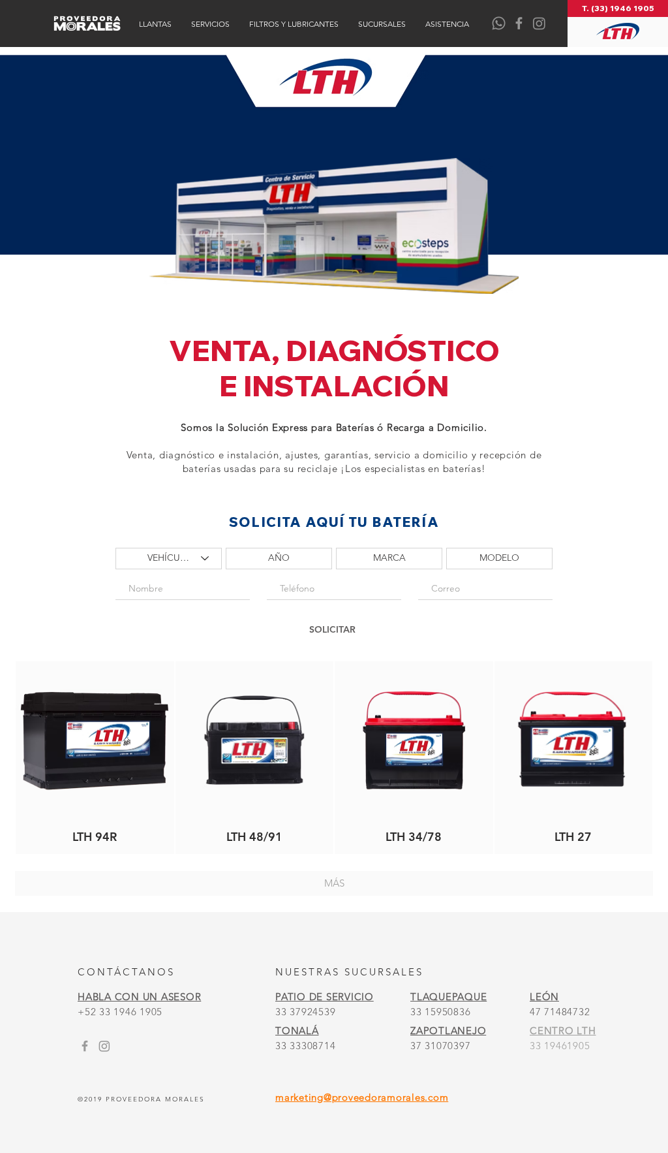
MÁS (334, 883)
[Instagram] (539, 23)
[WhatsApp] (499, 23)
